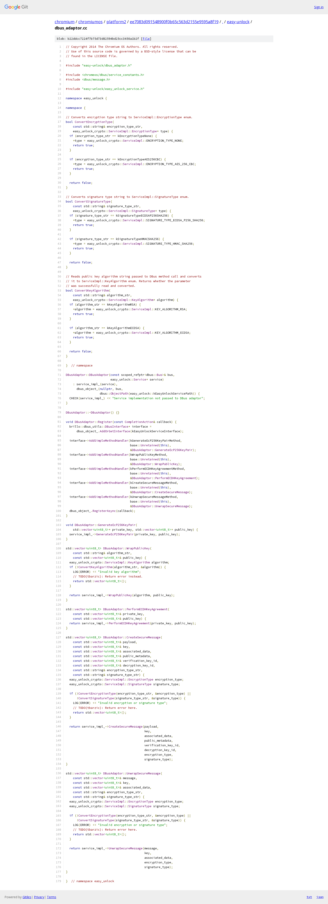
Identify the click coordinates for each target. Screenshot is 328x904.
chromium (65, 21)
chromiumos (90, 21)
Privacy (39, 897)
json (320, 897)
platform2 (116, 21)
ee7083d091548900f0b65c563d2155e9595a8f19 (174, 21)
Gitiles (27, 897)
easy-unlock (238, 21)
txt (309, 897)
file (146, 39)
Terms (51, 897)
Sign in (319, 7)
